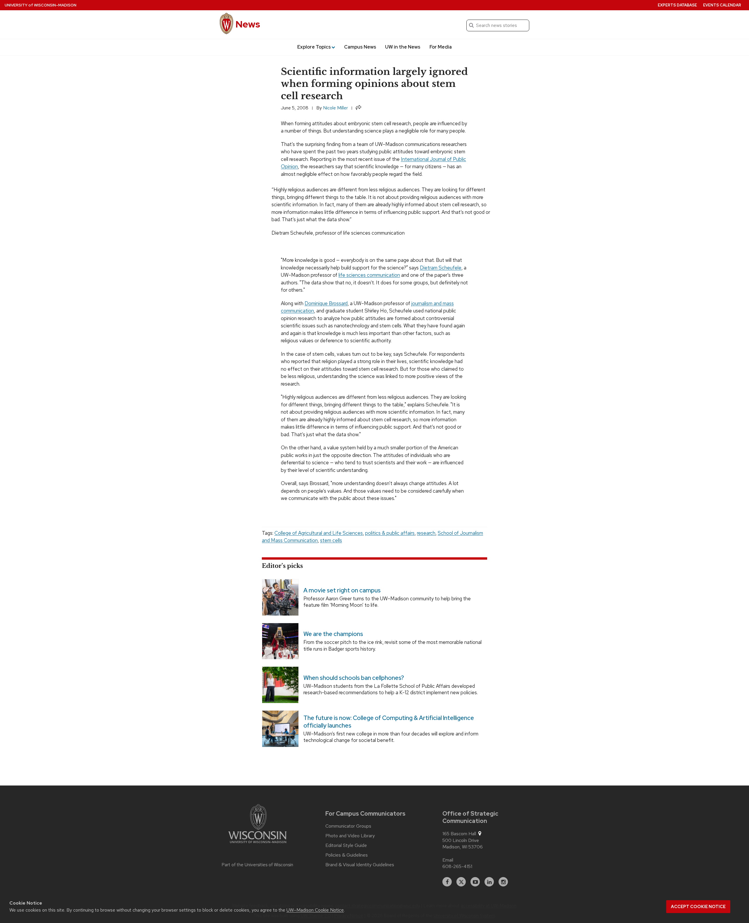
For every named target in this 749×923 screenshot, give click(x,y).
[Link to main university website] (257, 824)
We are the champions (333, 634)
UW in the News (402, 47)
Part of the (257, 865)
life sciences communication (369, 275)
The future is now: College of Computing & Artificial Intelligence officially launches (388, 721)
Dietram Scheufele (440, 267)
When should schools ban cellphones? (353, 678)
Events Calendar (722, 5)
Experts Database (677, 5)
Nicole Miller (335, 108)
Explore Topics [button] (314, 47)
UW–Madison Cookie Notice (315, 910)
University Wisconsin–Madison (40, 5)
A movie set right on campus (342, 590)
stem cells (331, 540)
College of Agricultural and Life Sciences (318, 533)
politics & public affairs (390, 533)
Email (447, 860)
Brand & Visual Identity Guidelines (359, 865)
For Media (441, 47)
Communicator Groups (348, 826)
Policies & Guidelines (346, 855)
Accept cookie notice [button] (698, 907)
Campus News (360, 47)
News (248, 24)
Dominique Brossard (326, 303)
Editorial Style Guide (346, 845)
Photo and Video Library (350, 836)
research (426, 533)
